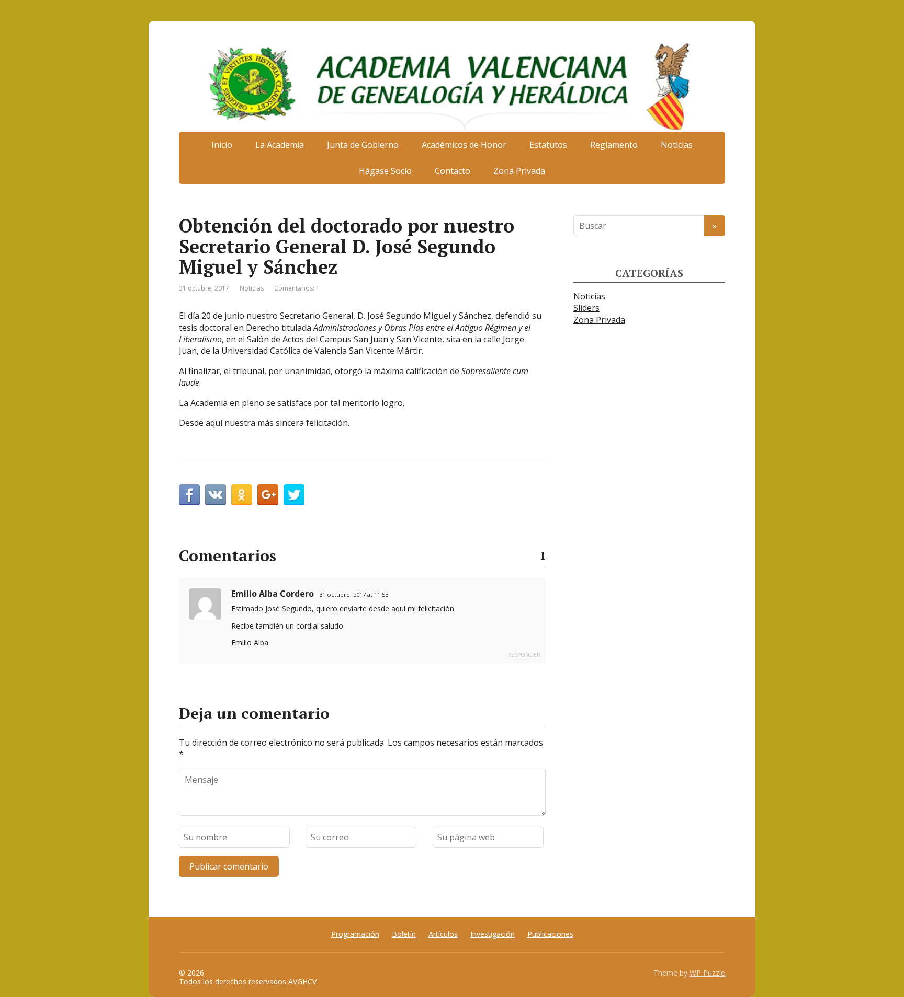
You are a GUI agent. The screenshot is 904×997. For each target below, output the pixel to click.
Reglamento (614, 144)
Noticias (677, 144)
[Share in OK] (241, 494)
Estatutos (548, 144)
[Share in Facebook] (189, 494)
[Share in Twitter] (294, 494)
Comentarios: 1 (297, 288)
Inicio (221, 144)
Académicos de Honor (464, 144)
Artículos (443, 934)
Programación (355, 934)
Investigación (492, 934)
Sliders (586, 308)
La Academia (279, 144)
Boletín (404, 934)
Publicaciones (550, 934)
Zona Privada (519, 171)
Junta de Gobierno (363, 144)
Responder (523, 654)
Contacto (452, 171)
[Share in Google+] (267, 494)
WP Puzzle (707, 973)
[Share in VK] (215, 494)
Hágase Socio (385, 171)
